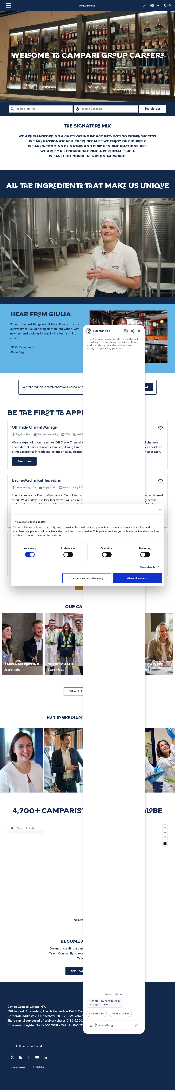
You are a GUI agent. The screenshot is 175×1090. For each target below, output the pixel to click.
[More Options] (91, 1025)
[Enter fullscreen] (165, 843)
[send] (136, 1025)
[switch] (68, 554)
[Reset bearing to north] (165, 837)
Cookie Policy (38, 1067)
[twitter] (12, 1057)
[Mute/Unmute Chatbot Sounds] (132, 330)
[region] (114, 678)
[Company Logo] (87, 5)
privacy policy (105, 345)
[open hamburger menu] (8, 5)
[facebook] (29, 1057)
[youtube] (37, 1057)
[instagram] (21, 1057)
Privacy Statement (18, 1067)
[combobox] (41, 109)
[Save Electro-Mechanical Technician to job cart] (160, 481)
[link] (21, 760)
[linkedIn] (45, 1057)
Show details (147, 567)
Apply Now (24, 461)
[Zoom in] (165, 827)
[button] (145, 5)
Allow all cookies (137, 578)
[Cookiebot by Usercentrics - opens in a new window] (147, 509)
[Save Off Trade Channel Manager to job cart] (160, 428)
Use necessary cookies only (87, 578)
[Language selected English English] (155, 5)
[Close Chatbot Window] (139, 330)
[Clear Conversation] (126, 330)
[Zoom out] (165, 832)
